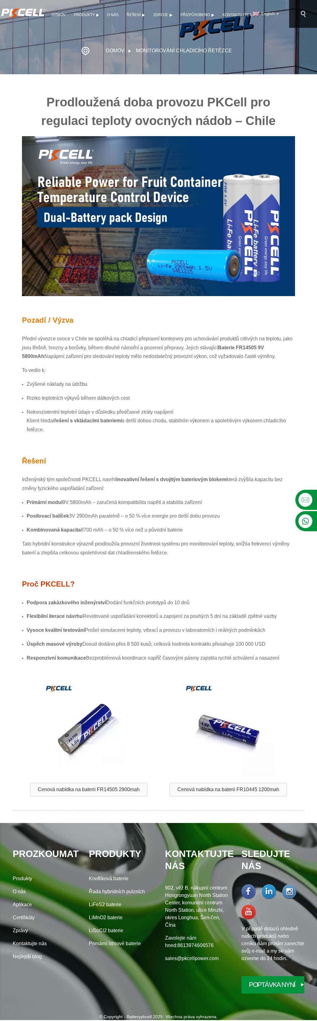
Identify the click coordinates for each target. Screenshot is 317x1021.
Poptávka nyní (272, 985)
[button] (88, 789)
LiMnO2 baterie (106, 917)
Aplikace (22, 904)
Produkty (84, 15)
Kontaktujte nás (240, 15)
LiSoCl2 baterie (106, 930)
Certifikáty (24, 917)
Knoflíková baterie (108, 878)
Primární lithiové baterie (115, 943)
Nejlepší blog (27, 956)
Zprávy (20, 930)
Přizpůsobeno (195, 15)
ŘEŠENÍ (134, 15)
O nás (113, 15)
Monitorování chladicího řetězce (184, 50)
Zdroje (160, 15)
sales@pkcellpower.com (192, 958)
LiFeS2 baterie (105, 904)
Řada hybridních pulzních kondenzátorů (117, 892)
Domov (59, 15)
